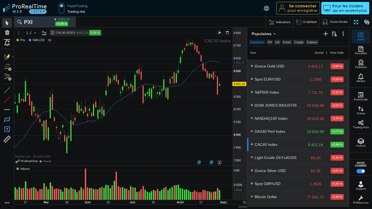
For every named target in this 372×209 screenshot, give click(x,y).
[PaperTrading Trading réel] (61, 8)
